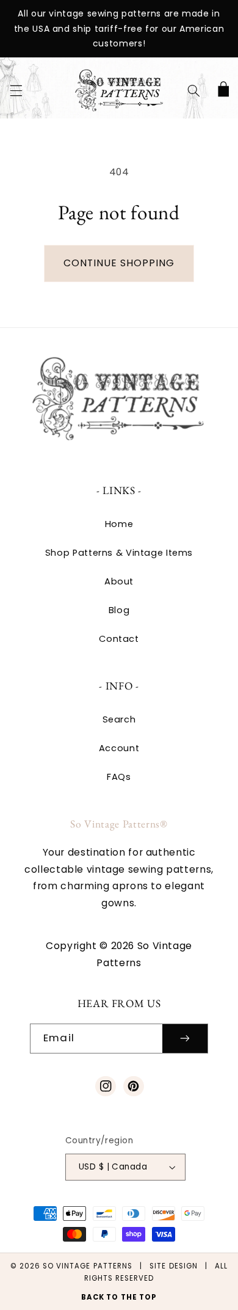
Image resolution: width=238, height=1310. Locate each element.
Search (119, 719)
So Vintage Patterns (87, 1266)
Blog (119, 610)
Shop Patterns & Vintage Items (119, 553)
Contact (119, 639)
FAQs (119, 777)
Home (119, 524)
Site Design (174, 1266)
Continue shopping (119, 263)
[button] (16, 90)
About (119, 581)
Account (119, 748)
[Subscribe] (184, 1038)
